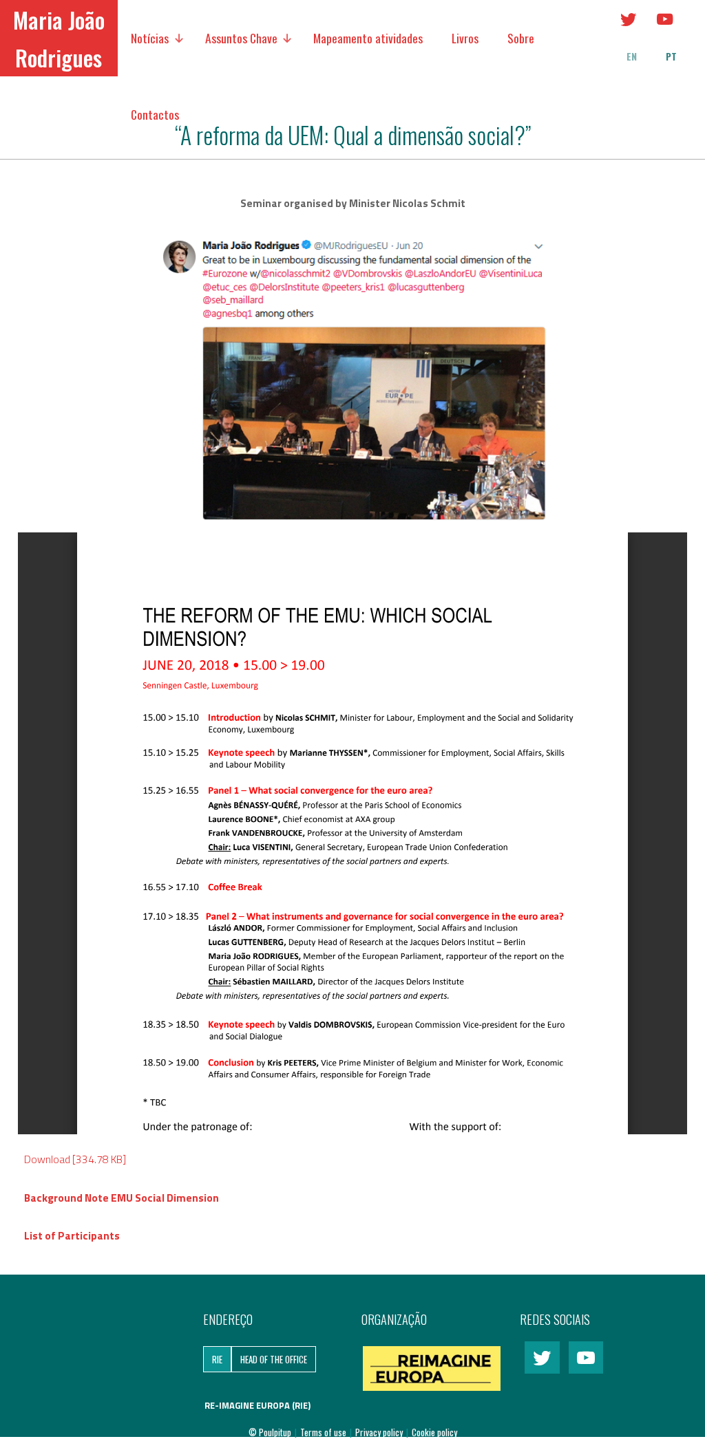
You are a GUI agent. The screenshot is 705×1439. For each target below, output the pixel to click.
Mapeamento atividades (368, 38)
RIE (217, 1359)
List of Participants (72, 1235)
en (632, 56)
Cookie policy (434, 1432)
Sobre (520, 38)
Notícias (150, 38)
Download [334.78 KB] (75, 1159)
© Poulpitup (270, 1432)
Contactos (155, 114)
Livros (465, 38)
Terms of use (324, 1432)
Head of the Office (273, 1359)
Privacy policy (380, 1432)
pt (671, 56)
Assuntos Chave (241, 38)
